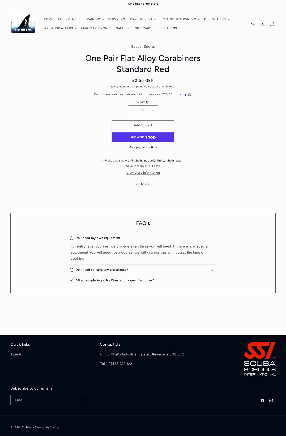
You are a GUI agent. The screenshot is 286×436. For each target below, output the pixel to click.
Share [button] (145, 183)
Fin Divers (28, 427)
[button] (69, 19)
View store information (143, 172)
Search (15, 354)
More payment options (143, 147)
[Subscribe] (81, 400)
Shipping (138, 86)
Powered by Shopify (47, 427)
